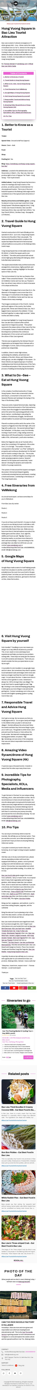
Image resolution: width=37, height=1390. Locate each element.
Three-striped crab (17, 891)
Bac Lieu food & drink (9, 875)
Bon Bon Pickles (24, 898)
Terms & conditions (7, 1365)
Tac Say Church (13, 942)
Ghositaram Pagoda (13, 933)
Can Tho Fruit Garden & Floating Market (17, 1031)
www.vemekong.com (14, 545)
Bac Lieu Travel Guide (9, 983)
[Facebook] (5, 988)
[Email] (32, 988)
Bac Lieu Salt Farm (18, 928)
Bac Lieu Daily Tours (20, 978)
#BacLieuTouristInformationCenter (18, 24)
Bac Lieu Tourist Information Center (18, 981)
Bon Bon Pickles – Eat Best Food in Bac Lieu (18, 1153)
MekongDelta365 (24, 1282)
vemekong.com (22, 64)
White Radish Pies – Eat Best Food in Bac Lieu (18, 1199)
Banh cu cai (14, 894)
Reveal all (18, 1260)
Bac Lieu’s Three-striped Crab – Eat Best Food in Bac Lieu (18, 1244)
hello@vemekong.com (13, 821)
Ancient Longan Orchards (17, 935)
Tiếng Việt (21, 1365)
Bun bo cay (20, 889)
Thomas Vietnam (9, 64)
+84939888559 (30, 1352)
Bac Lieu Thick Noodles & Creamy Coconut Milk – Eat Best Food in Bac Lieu (18, 1108)
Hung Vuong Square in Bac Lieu (17, 952)
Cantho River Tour (23, 1383)
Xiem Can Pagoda (19, 938)
